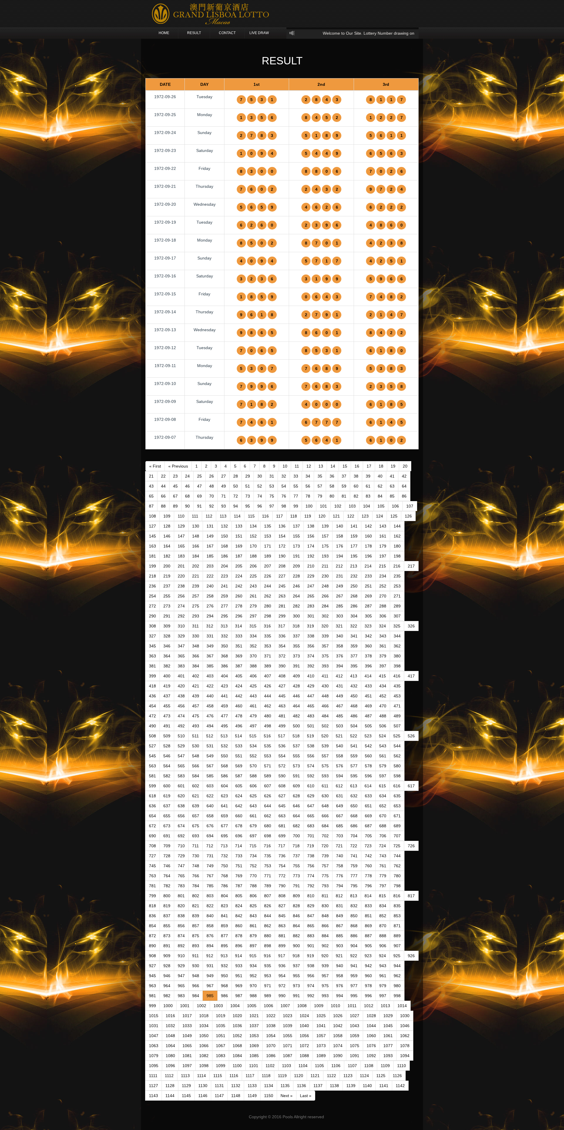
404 (224, 676)
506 (382, 726)
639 (195, 805)
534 (253, 746)
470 (382, 706)
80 (332, 496)
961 (382, 975)
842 (238, 915)
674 (181, 825)
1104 (303, 1065)
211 (325, 566)
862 (267, 925)
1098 (204, 1065)
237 (166, 586)
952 (253, 975)
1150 (268, 1095)
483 (310, 716)
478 (238, 716)
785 (210, 885)
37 (344, 476)
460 (238, 706)
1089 (321, 1055)
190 (282, 556)
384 (195, 666)
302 (325, 616)
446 (296, 696)
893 (195, 945)
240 (210, 586)
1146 (202, 1095)
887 (368, 935)
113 (223, 516)
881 (282, 935)
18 (381, 466)
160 (368, 536)
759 (353, 865)
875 (195, 935)
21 (151, 476)
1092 (371, 1055)
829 (310, 905)
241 (224, 586)
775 (325, 875)
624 (238, 795)
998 (397, 995)
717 (281, 845)
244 (267, 586)
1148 (235, 1095)
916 (267, 955)
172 (282, 546)
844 (267, 915)
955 (296, 975)
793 (325, 885)
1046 (404, 1025)
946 (166, 975)
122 (350, 516)
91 (199, 506)
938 (310, 965)
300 (296, 616)
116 (265, 516)
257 (195, 596)
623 (224, 795)
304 (353, 616)
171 (267, 546)
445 (282, 696)
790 (282, 885)
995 (353, 995)
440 (210, 696)
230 (325, 576)
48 (211, 486)
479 (253, 716)
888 (382, 935)
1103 (286, 1065)
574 (310, 766)
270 (382, 596)
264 (296, 596)
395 (353, 666)
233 (368, 576)
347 (181, 646)
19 (393, 466)
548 (195, 756)
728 (166, 855)
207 (267, 566)
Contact (227, 33)
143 (382, 526)
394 (339, 666)
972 (282, 985)
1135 (285, 1085)
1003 (218, 1005)
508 (152, 736)
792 (310, 885)
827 (282, 905)
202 (195, 566)
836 (152, 915)
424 (238, 686)
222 (210, 576)
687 (368, 825)
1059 (354, 1035)
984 (195, 995)
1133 (252, 1085)
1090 (338, 1055)
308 (152, 626)
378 (368, 656)
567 (210, 766)
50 (235, 486)
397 (382, 666)
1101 (253, 1065)
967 (210, 985)
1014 (402, 1005)
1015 (153, 1015)
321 (339, 626)
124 (379, 516)
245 (282, 586)
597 (382, 776)
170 (253, 546)
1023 (287, 1015)
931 (210, 965)
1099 (220, 1065)
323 (368, 626)
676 (210, 825)
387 (238, 666)
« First (155, 466)
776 (339, 875)
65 (151, 496)
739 (325, 855)
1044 (371, 1025)
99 (295, 506)
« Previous (178, 466)
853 (397, 915)
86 (404, 496)
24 (187, 476)
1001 (184, 1005)
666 (325, 815)
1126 (397, 1075)
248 (325, 586)
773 (296, 875)
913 (224, 955)
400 (166, 676)
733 (238, 855)
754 (282, 865)
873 (166, 935)
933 (238, 965)
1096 (170, 1065)
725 (396, 845)
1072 (304, 1045)
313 (224, 626)
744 (397, 855)
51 (247, 486)
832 (353, 905)
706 (382, 835)
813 (353, 895)
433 (368, 686)
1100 (237, 1065)
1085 (254, 1055)
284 (325, 606)
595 (353, 776)
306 (382, 616)
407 (267, 676)
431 (339, 686)
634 (382, 795)
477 (224, 716)
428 (296, 686)
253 (397, 586)
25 (199, 476)
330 (195, 636)
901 (310, 945)
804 (224, 895)
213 (353, 566)
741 (353, 855)
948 (195, 975)
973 (296, 985)
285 (339, 606)
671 (397, 815)
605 (238, 786)
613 (353, 786)
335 (267, 636)
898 (267, 945)
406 (253, 676)
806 (253, 895)
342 (368, 636)
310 (181, 626)
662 (267, 815)
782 (166, 885)
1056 (304, 1035)
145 (152, 536)
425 (253, 686)
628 (296, 795)
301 (310, 616)
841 (224, 915)
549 (210, 756)
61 (368, 486)
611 (325, 786)
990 (282, 995)
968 (224, 985)
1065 (187, 1045)
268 (353, 596)
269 (368, 596)
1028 (371, 1015)
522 (353, 736)
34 (308, 476)
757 (325, 865)
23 (175, 476)
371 (267, 656)
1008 (302, 1005)
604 (224, 786)
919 (310, 955)
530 (195, 746)
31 (271, 476)
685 (339, 825)
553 (267, 756)
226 (267, 576)
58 (332, 486)
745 (152, 865)
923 (368, 955)
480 (267, 716)
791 (296, 885)
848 (325, 915)
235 (397, 576)
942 (368, 965)
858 (210, 925)
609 (296, 786)
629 (310, 795)
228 (296, 576)
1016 (170, 1015)
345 (152, 646)
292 (181, 616)
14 (332, 466)
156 (310, 536)
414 (368, 676)
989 (267, 995)
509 (166, 736)
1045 (388, 1025)
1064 (170, 1045)
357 (325, 646)
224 (238, 576)
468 (353, 706)
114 (237, 516)
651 (368, 805)
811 (325, 895)
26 (211, 476)
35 (320, 476)
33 (295, 476)
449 (339, 696)
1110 (401, 1065)
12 (308, 466)
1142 (400, 1085)
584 (195, 776)
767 (210, 875)
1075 (354, 1045)
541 (353, 746)
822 (210, 905)
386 (224, 666)
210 (310, 566)
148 (195, 536)
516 (267, 736)
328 (166, 636)
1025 (321, 1015)
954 (282, 975)
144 (397, 526)
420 (181, 686)
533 (238, 746)
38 (356, 476)
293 (195, 616)
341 (353, 636)
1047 (153, 1035)
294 (210, 616)
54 (283, 486)
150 (224, 536)
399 (152, 676)
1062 (404, 1035)
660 (238, 815)
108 (152, 516)
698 (267, 835)
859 (224, 925)
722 (353, 845)
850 (353, 915)
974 (310, 985)
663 (282, 815)
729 (181, 855)
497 (253, 726)
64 (404, 486)
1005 (251, 1005)
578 (368, 766)
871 (397, 925)
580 (397, 766)
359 (353, 646)
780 (397, 875)
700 (296, 835)
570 (253, 766)
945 (152, 975)
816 (396, 895)
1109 (385, 1065)
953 (267, 975)
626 (267, 795)
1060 (371, 1035)
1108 (368, 1065)
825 (253, 905)
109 (166, 516)
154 (282, 536)
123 (365, 516)
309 (166, 626)
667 (339, 815)
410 (310, 676)
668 (353, 815)
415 (382, 676)
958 (339, 975)
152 (253, 536)
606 (253, 786)
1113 (185, 1075)
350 (224, 646)
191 (296, 556)
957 (325, 975)
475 (195, 716)
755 (296, 865)
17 (369, 466)
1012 (368, 1005)
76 (283, 496)
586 (224, 776)
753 (267, 865)
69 (199, 496)
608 (282, 786)
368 (224, 656)
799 (152, 895)
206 (253, 566)
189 (267, 556)
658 (210, 815)
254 (152, 596)
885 (339, 935)
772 (282, 875)
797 (382, 885)
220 (181, 576)
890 (152, 945)
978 (368, 985)
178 (368, 546)
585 (210, 776)
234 (382, 576)
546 (166, 756)
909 (166, 955)
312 (209, 626)
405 (238, 676)
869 (368, 925)
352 (253, 646)
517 (281, 736)
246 (296, 586)
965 (181, 985)
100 (309, 506)
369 (238, 656)
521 (339, 736)
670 (382, 815)
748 (195, 865)
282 (296, 606)
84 (380, 496)
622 (210, 795)
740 (339, 855)
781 (152, 885)
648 (325, 805)
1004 (235, 1005)
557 (325, 756)
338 (310, 636)
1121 (315, 1075)
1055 (287, 1035)
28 (235, 476)
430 (325, 686)
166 (195, 546)
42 (404, 476)
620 (181, 795)
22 (163, 476)
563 (152, 766)
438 (181, 696)
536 (282, 746)
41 (392, 476)
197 (382, 556)
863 (282, 925)
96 (259, 506)
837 (166, 915)
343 (382, 636)
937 (296, 965)
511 (195, 736)
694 (210, 835)
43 (151, 486)
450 (353, 696)
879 (253, 935)
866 (325, 925)
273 (166, 606)
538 (310, 746)
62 (380, 486)
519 (310, 736)
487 (368, 716)
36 (332, 476)
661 (253, 815)
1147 (219, 1095)
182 (166, 556)
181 (152, 556)
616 (396, 786)
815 (382, 895)
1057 (321, 1035)
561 (382, 756)
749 (210, 865)
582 (166, 776)
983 (181, 995)
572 (282, 766)
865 (310, 925)
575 (325, 766)
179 (382, 546)
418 (152, 686)
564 (166, 766)
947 (181, 975)
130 (195, 526)
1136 (301, 1085)
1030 (404, 1015)
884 (325, 935)
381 (152, 666)
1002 (201, 1005)
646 (296, 805)
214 (368, 566)
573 (296, 766)
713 (224, 845)
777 (353, 875)
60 (356, 486)
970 (253, 985)
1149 (252, 1095)
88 (163, 506)
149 (210, 536)
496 (238, 726)
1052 (237, 1035)
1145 (186, 1095)
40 (380, 476)
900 (296, 945)
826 (267, 905)
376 (339, 656)
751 (238, 865)
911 (195, 955)
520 (324, 736)
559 (353, 756)
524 (382, 736)
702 (325, 835)
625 (253, 795)
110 (181, 516)
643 (253, 805)
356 (310, 646)
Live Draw (259, 33)
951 (238, 975)
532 (224, 746)
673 (166, 825)
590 (282, 776)
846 (296, 915)
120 (321, 516)
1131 (219, 1085)
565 (181, 766)
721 (339, 845)
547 (181, 756)
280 (267, 606)
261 (253, 596)
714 (238, 845)
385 (210, 666)
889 (397, 935)
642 (238, 805)
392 (310, 666)
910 (181, 955)
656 (181, 815)
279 (253, 606)
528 (166, 746)
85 (392, 496)
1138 (334, 1085)
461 (253, 706)
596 (368, 776)
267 (339, 596)
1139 (350, 1085)
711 (195, 845)
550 (224, 756)
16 (357, 466)
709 (166, 845)
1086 (271, 1055)
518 (296, 736)
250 (353, 586)
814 (368, 895)
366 (195, 656)
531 (210, 746)
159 (353, 536)
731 (210, 855)
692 (181, 835)
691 (166, 835)
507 (397, 726)
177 (353, 546)
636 (152, 805)
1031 (153, 1025)
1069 (254, 1045)
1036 (237, 1025)
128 (166, 526)
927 (152, 965)
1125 (380, 1075)
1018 (204, 1015)
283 (310, 606)
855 (166, 925)
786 (224, 885)
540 (339, 746)
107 (409, 506)
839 (195, 915)
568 (224, 766)
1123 (347, 1075)
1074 (338, 1045)
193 (325, 556)
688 (382, 825)
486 (353, 716)
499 (282, 726)
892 (181, 945)
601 (181, 786)
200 (166, 566)
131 (210, 526)
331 (210, 636)
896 (238, 945)
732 (224, 855)
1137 (318, 1085)
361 (382, 646)
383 (181, 666)
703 (339, 835)
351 (238, 646)
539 (325, 746)
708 (152, 845)
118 (293, 516)
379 (382, 656)
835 (397, 905)
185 (210, 556)
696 (238, 835)
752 (253, 865)
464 (296, 706)
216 (396, 566)
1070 (271, 1045)
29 (247, 476)
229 (310, 576)
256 (181, 596)
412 (339, 676)
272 (152, 606)
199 (152, 566)
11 (297, 466)
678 (238, 825)
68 (187, 496)
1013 (385, 1005)
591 (296, 776)
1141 (383, 1085)
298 (267, 616)
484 (325, 716)
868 (353, 925)
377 (353, 656)
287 (368, 606)
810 (310, 895)
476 (210, 716)
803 (210, 895)
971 (267, 985)
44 (163, 486)
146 (166, 536)
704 (353, 835)
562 (397, 756)
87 (151, 506)
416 (396, 676)
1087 (287, 1055)
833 (368, 905)
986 (224, 995)
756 (310, 865)
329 (181, 636)
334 (253, 636)
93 (223, 506)
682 (296, 825)
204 (224, 566)
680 (267, 825)
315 (252, 626)
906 (382, 945)
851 (368, 915)
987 (238, 995)
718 (296, 845)
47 (199, 486)
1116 (233, 1075)
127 (152, 526)
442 (238, 696)
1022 (271, 1015)
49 (223, 486)
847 (310, 915)
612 (339, 786)
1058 (338, 1035)
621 (195, 795)
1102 (270, 1065)
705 (368, 835)
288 (382, 606)
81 (344, 496)
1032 (170, 1025)
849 (339, 915)
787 (238, 885)
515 (252, 736)
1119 (282, 1075)
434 (382, 686)
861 (253, 925)
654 (152, 815)
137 (296, 526)
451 (368, 696)
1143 (153, 1095)
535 (267, 746)
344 (397, 636)
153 (267, 536)
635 (397, 795)
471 (397, 706)
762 (397, 865)
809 (296, 895)
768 (224, 875)
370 (253, 656)
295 (224, 616)
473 (166, 716)
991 (296, 995)
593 (325, 776)
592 (310, 776)
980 (397, 985)
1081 (187, 1055)
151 (238, 536)
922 (353, 955)
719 (310, 845)
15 (345, 466)
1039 (287, 1025)
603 (210, 786)
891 (166, 945)
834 (382, 905)
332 (224, 636)
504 (353, 726)
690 (152, 835)
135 (267, 526)
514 (238, 736)
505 (368, 726)
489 (397, 716)
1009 (318, 1005)
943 (382, 965)
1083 (220, 1055)
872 (152, 935)
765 (181, 875)
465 (310, 706)
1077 (388, 1045)
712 (209, 845)
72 (235, 496)
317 (281, 626)
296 (238, 616)
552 (253, 756)
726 (411, 845)
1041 (321, 1025)
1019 (220, 1015)
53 (271, 486)
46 (187, 486)
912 (209, 955)
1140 (367, 1085)
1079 (153, 1055)
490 (152, 726)
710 (181, 845)
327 (152, 636)
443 (253, 696)
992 (310, 995)
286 (353, 606)
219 (166, 576)
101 (323, 506)
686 (353, 825)
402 (195, 676)
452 (382, 696)
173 (296, 546)
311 (195, 626)
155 (296, 536)
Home (164, 33)
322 (353, 626)
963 (152, 985)
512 (209, 736)
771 (267, 875)
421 (195, 686)
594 (339, 776)
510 (181, 736)
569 (238, 766)
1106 (335, 1065)
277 (224, 606)
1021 (254, 1015)
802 (195, 895)
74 (259, 496)
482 (296, 716)
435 (397, 686)
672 (152, 825)
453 (397, 696)
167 (210, 546)
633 (368, 795)
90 (187, 506)
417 (411, 676)
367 (210, 656)
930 (195, 965)
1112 (169, 1075)
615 (382, 786)
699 (282, 835)
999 (152, 1005)
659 (224, 815)
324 (382, 626)
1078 (404, 1045)
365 (181, 656)
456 (181, 706)
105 (381, 506)
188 (253, 556)
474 (181, 716)
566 (195, 766)
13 (320, 466)
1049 (187, 1035)
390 (282, 666)
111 (195, 516)
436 (152, 696)
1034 (204, 1025)
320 (324, 626)
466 (325, 706)
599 (152, 786)
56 (308, 486)
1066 (204, 1045)
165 (181, 546)
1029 (388, 1015)
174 (310, 546)
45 (175, 486)
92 (211, 506)
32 (283, 476)
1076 (371, 1045)
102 (337, 506)
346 (166, 646)
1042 (338, 1025)
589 (267, 776)
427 (282, 686)
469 (368, 706)
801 (181, 895)
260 (238, 596)
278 (238, 606)
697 (253, 835)
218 (152, 576)
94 (235, 506)
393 (325, 666)
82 (356, 496)
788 (253, 885)
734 (253, 855)
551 (238, 756)
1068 (237, 1045)
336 (282, 636)
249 (339, 586)
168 (224, 546)
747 (181, 865)
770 (253, 875)
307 (397, 616)
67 (175, 496)
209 (296, 566)
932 (224, 965)
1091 (354, 1055)
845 (282, 915)
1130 (202, 1085)
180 (397, 546)
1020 (237, 1015)
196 (368, 556)
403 (210, 676)
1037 (254, 1025)
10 (285, 466)
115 (251, 516)
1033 (187, 1025)
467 (339, 706)
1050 (204, 1035)
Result (194, 33)
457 (195, 706)
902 (325, 945)
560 (368, 756)
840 (210, 915)
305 (368, 616)
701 (310, 835)
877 (224, 935)
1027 (354, 1015)
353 (267, 646)
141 (353, 526)
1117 (250, 1075)
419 (166, 686)
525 (396, 736)
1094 (404, 1055)
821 (195, 905)
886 (353, 935)
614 (368, 786)
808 (282, 895)
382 (166, 666)
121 (336, 516)
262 (267, 596)
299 (282, 616)
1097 (187, 1065)
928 (166, 965)
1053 (254, 1035)
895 (224, 945)
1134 (268, 1085)
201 (181, 566)
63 (392, 486)
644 (267, 805)
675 (195, 825)
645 (282, 805)
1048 (170, 1035)
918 (296, 955)
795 (353, 885)
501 (310, 726)
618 (152, 795)
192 (310, 556)
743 (382, 855)
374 (310, 656)
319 (310, 626)
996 (368, 995)
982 (166, 995)
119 (307, 516)
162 (397, 536)
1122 (331, 1075)
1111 (153, 1075)
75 (271, 496)
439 (195, 696)
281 (282, 606)
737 (296, 855)
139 (325, 526)
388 (253, 666)
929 (181, 965)
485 (339, 716)
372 (282, 656)
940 (339, 965)
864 (296, 925)
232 (353, 576)
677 (224, 825)
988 (253, 995)
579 (382, 766)
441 (224, 696)
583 (181, 776)
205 (238, 566)
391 (296, 666)
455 (166, 706)
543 (382, 746)
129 (181, 526)
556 (310, 756)
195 (353, 556)
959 (353, 975)
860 (238, 925)
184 (195, 556)
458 (210, 706)
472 (152, 716)
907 (397, 945)
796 (368, 885)
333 (238, 636)
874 (181, 935)
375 (325, 656)
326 (411, 626)
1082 (204, 1055)
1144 (169, 1095)
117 (279, 516)
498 (267, 726)
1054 (271, 1035)
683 (310, 825)
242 (238, 586)
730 (195, 855)
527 (152, 746)
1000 (168, 1005)
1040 (304, 1025)
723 (368, 845)
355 (296, 646)
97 (271, 506)
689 (397, 825)
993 (325, 995)
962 (397, 975)
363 (152, 656)
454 (152, 706)
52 (259, 486)
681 (282, 825)
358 (339, 646)
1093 (388, 1055)
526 (411, 736)
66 (163, 496)
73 (247, 496)
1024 (304, 1015)
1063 (153, 1045)
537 (296, 746)
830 (325, 905)
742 (368, 855)
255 (166, 596)
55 (295, 486)
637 (166, 805)
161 (382, 536)
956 (310, 975)
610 (310, 786)
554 (282, 756)
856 (181, 925)
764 (166, 875)
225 (253, 576)
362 (397, 646)
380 (397, 656)
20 (405, 466)
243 (253, 586)
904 (353, 945)
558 (339, 756)
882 (296, 935)
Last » (305, 1095)
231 (339, 576)
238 (181, 586)
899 (282, 945)
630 (325, 795)
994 (339, 995)
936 (282, 965)
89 (175, 506)
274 (181, 606)
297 (253, 616)
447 (310, 696)
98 (283, 506)
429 (310, 686)
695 (224, 835)
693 (195, 835)
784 (195, 885)
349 (210, 646)
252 (382, 586)
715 (252, 845)
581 (152, 776)
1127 (153, 1085)
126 (408, 516)
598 (397, 776)
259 (224, 596)
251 (368, 586)
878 (238, 935)
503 (339, 726)
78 (308, 496)
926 (411, 955)
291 (166, 616)
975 (325, 985)
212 (339, 566)
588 (253, 776)
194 (339, 556)
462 (267, 706)
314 (238, 626)
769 (238, 875)
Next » (287, 1095)
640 (210, 805)
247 (310, 586)
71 (223, 496)
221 (195, 576)
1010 (335, 1005)
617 (411, 786)
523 (368, 736)
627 (282, 795)
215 (382, 566)
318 (296, 626)
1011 (352, 1005)
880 (267, 935)
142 (368, 526)
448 (325, 696)
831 (339, 905)
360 (368, 646)
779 (382, 875)
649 (339, 805)
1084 (237, 1055)
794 (339, 885)
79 (320, 496)
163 (152, 546)
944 (397, 965)
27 (223, 476)
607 (267, 786)
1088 (304, 1055)
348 (195, 646)
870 (382, 925)
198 (397, 556)
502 (325, 726)
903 (339, 945)
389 (267, 666)
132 (224, 526)
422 (210, 686)
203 (210, 566)
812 (339, 895)
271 (397, 596)
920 (324, 955)
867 (339, 925)
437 (166, 696)
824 (238, 905)
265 (310, 596)
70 (211, 496)
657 (195, 815)
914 (238, 955)
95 (247, 506)
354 (282, 646)
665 (310, 815)
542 (368, 746)
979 (382, 985)
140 (339, 526)
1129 (186, 1085)
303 (339, 616)
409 (296, 676)
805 (238, 895)
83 (368, 496)
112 (209, 516)
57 (320, 486)
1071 (287, 1045)
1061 (388, 1035)
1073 (321, 1045)
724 (382, 845)
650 (353, 805)
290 (152, 616)
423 (224, 686)
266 (325, 596)
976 (339, 985)
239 (195, 586)
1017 (187, 1015)
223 (224, 576)
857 (195, 925)
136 (282, 526)
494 (210, 726)
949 (210, 975)
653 (397, 805)
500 (296, 726)
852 (382, 915)
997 (382, 995)
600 (166, 786)
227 (282, 576)
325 (396, 626)
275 (195, 606)
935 (267, 965)
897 (253, 945)
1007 (285, 1005)
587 (238, 776)
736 (282, 855)
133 (238, 526)
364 (166, 656)
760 (368, 865)
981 (152, 995)
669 (368, 815)
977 (353, 985)
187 (238, 556)
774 (310, 875)
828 (296, 905)
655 (166, 815)
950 (224, 975)
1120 (298, 1075)
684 (325, 825)
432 (353, 686)
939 (325, 965)
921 (339, 955)
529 (181, 746)
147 (181, 536)
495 (224, 726)
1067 (220, 1045)
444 (267, 696)
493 (195, 726)
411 (325, 676)
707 (397, 835)
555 (296, 756)
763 (152, 875)
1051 (220, 1035)
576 (339, 766)
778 (368, 875)
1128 (169, 1085)
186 (224, 556)
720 (324, 845)
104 (366, 506)
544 (397, 746)
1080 (170, 1055)
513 (224, 736)
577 (353, 766)
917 (281, 955)
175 (325, 546)
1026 (338, 1015)
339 (325, 636)
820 (181, 905)
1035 (220, 1025)
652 (382, 805)
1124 (364, 1075)
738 (310, 855)
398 (397, 666)
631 (339, 795)
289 (397, 606)
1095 (153, 1065)
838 (181, 915)
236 (152, 586)
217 (411, 566)
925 (396, 955)
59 (344, 486)
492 (181, 726)
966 (195, 985)
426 (267, 686)
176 (339, 546)
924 (382, 955)
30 (259, 476)
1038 (271, 1025)
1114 (201, 1075)
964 (166, 985)
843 (253, 915)
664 (296, 815)
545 (152, 756)
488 (382, 716)
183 (181, 556)
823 (224, 905)
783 (181, 885)
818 (152, 905)
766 (195, 875)
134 (253, 526)
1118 (266, 1075)
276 (210, 606)
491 (166, 726)
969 (238, 985)
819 (166, 905)
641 (224, 805)
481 (282, 716)
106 (395, 506)
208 (282, 566)
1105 (319, 1065)
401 (181, 676)
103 (352, 506)
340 (339, 636)
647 (310, 805)
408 (282, 676)
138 (310, 526)
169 (238, 546)
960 (368, 975)
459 (224, 706)
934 (253, 965)
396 (368, 666)
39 (368, 476)
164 (166, 546)
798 (397, 885)
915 (252, 955)
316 (267, 626)
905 (368, 945)
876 (210, 935)
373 (296, 656)
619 (166, 795)
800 (166, 895)
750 (224, 865)
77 (295, 496)
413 (353, 676)
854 (152, 925)
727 (152, 855)
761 (382, 865)
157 (325, 536)
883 (310, 935)
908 (152, 955)
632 (353, 795)
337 (296, 636)
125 (393, 516)
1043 (354, 1025)
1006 (268, 1005)
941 (353, 965)
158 (339, 536)
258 (210, 596)
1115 (217, 1075)
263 (282, 596)
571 (267, 766)
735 (267, 855)
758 (339, 865)
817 (411, 895)
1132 (235, 1085)
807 (267, 895)
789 (267, 885)
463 (282, 706)
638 (181, 805)
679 (253, 825)
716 (267, 845)
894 (210, 945)
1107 (352, 1065)
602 (195, 786)
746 (166, 865)
